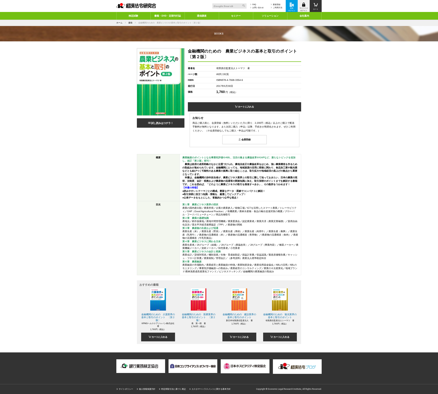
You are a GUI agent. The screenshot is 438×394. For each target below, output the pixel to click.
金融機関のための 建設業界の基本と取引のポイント (239, 316)
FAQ (254, 4)
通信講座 (202, 15)
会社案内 (304, 15)
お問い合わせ (258, 7)
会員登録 (245, 139)
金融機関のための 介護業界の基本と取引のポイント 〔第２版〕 (158, 317)
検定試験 (133, 15)
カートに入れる (245, 106)
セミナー (236, 15)
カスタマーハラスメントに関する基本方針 (211, 389)
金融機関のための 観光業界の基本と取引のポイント (280, 316)
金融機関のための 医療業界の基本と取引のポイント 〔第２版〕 (198, 317)
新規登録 (276, 4)
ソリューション (270, 15)
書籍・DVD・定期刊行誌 (167, 15)
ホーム (119, 23)
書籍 (130, 23)
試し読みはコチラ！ (162, 123)
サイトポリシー (126, 389)
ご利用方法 (277, 7)
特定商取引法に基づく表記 (173, 389)
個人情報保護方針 (147, 389)
